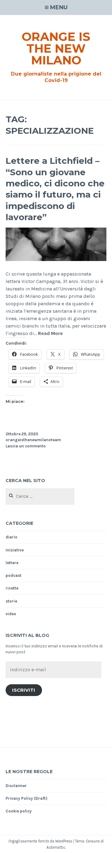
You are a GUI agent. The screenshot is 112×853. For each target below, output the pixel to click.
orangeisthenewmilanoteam (33, 439)
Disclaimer (16, 785)
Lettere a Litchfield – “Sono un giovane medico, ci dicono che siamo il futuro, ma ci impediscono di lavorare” (55, 188)
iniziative (15, 550)
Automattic (55, 847)
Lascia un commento (26, 446)
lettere (12, 562)
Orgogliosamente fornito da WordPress (40, 841)
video (11, 613)
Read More (50, 333)
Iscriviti (23, 690)
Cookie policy (19, 811)
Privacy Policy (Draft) (26, 798)
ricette (12, 588)
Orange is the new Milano (56, 48)
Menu (59, 7)
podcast (13, 575)
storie (11, 601)
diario (11, 537)
